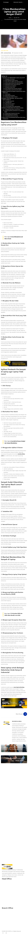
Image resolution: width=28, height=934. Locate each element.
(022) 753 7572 (7, 901)
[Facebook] (3, 933)
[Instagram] (6, 933)
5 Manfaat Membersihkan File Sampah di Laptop (13, 107)
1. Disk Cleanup (7, 94)
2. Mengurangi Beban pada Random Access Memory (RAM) (14, 111)
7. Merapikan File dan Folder (10, 87)
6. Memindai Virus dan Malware (10, 85)
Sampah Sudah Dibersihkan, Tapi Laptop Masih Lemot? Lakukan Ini (13, 99)
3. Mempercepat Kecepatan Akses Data (12, 113)
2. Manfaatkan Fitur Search (10, 95)
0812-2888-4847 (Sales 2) (9, 889)
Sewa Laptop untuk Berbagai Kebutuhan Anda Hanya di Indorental (14, 118)
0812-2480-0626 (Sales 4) (9, 894)
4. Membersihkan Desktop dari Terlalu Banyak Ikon (14, 83)
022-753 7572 (7, 898)
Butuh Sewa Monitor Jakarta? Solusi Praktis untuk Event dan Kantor (13, 813)
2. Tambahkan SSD (8, 102)
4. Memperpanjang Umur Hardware (11, 114)
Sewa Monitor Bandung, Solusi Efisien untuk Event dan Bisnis (13, 806)
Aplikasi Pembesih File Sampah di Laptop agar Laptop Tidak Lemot (14, 92)
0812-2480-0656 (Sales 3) (9, 892)
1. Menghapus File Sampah (10, 79)
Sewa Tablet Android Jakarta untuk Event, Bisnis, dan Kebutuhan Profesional (15, 786)
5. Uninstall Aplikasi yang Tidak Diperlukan (12, 106)
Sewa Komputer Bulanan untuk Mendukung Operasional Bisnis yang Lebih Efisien (14, 793)
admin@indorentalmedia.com (10, 903)
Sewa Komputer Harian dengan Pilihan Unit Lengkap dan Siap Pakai (15, 800)
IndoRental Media (7, 53)
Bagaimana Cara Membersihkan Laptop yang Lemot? (14, 77)
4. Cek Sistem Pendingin (9, 105)
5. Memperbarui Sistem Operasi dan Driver (12, 84)
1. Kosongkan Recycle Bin (9, 101)
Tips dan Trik (16, 17)
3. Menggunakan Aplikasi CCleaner (11, 96)
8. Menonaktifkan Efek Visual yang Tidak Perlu (13, 88)
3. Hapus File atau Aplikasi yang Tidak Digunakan (14, 81)
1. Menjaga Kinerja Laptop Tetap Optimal (12, 109)
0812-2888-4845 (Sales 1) (9, 886)
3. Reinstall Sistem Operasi (10, 103)
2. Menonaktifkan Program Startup (11, 80)
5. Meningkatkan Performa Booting (11, 115)
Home (10, 17)
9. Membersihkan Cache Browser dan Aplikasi (13, 89)
